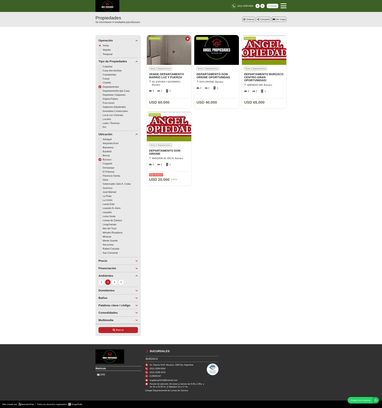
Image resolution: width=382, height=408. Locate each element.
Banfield (107, 151)
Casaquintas (109, 74)
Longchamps (109, 224)
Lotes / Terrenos (111, 123)
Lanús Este (109, 204)
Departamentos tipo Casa (116, 91)
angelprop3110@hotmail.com (163, 380)
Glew (105, 180)
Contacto (272, 6)
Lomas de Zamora (112, 220)
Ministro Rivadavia (112, 232)
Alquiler (107, 50)
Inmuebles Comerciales (115, 111)
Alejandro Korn (111, 143)
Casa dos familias (112, 70)
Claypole (107, 163)
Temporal (108, 54)
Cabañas (107, 66)
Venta (106, 45)
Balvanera (108, 147)
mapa (282, 19)
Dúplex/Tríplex (110, 99)
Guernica (107, 188)
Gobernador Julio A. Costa (117, 184)
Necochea (108, 244)
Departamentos (111, 87)
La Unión (107, 200)
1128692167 (155, 376)
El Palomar (108, 172)
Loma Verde (109, 216)
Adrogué (107, 139)
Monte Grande (110, 240)
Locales (107, 119)
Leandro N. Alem (111, 208)
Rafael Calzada (111, 248)
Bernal (106, 155)
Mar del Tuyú (109, 228)
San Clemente (110, 253)
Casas (106, 78)
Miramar (107, 236)
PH (104, 127)
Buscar (120, 330)
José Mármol (109, 192)
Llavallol (107, 212)
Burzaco (107, 159)
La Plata (107, 196)
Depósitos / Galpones (114, 95)
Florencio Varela (111, 176)
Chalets (107, 82)
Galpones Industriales (114, 107)
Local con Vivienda (113, 115)
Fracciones (108, 103)
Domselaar (108, 168)
